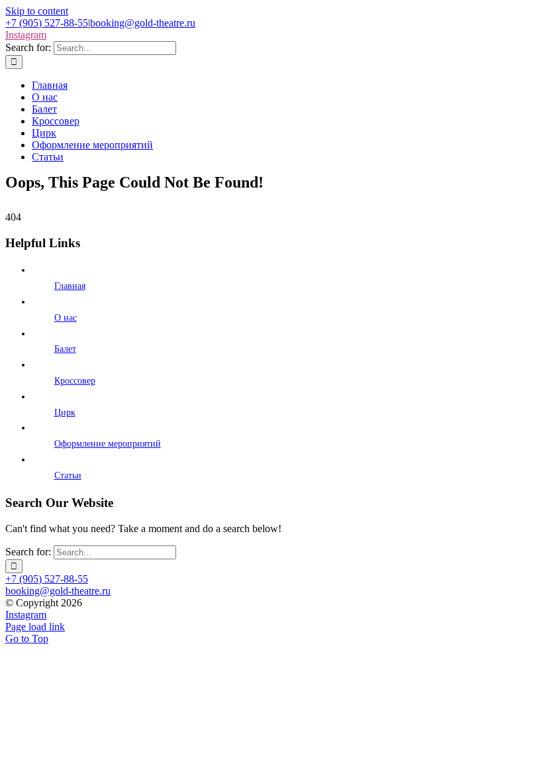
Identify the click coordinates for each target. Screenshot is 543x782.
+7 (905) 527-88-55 (46, 22)
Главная (69, 286)
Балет (65, 349)
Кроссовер (74, 381)
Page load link (35, 626)
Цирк (64, 413)
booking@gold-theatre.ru (142, 22)
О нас (65, 318)
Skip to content (36, 11)
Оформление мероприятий (107, 444)
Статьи (67, 475)
